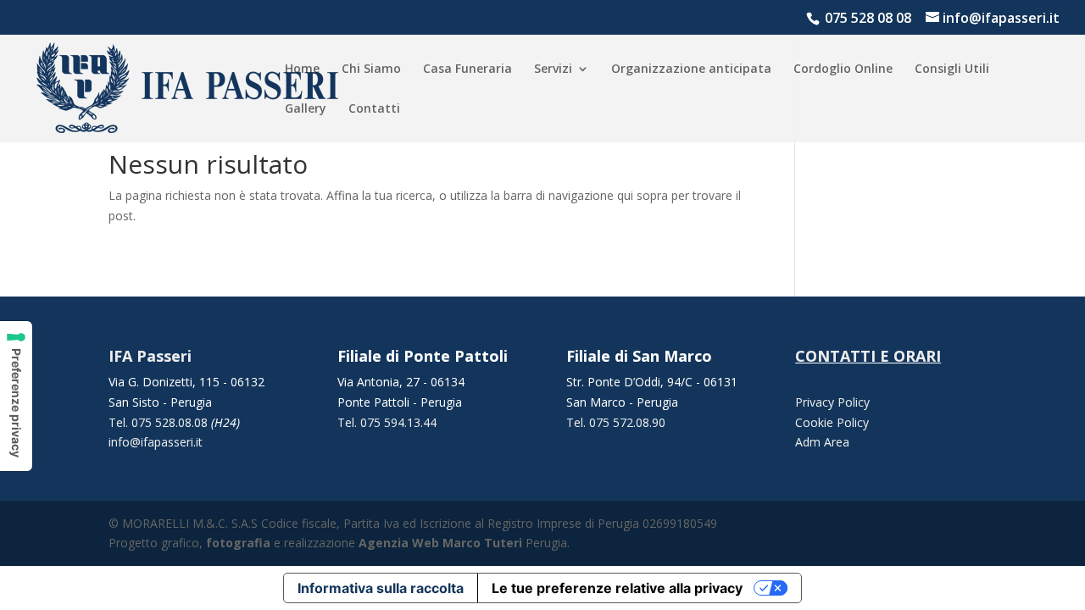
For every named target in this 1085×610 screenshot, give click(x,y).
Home (302, 69)
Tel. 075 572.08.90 (615, 422)
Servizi (553, 69)
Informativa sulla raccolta (381, 588)
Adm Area (822, 442)
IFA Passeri (150, 356)
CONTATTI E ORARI (868, 356)
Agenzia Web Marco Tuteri (440, 543)
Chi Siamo (371, 69)
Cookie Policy (832, 422)
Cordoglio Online (843, 69)
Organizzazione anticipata (691, 69)
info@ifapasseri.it (155, 442)
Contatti (374, 109)
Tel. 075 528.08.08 (159, 422)
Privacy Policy (832, 402)
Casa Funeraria (467, 69)
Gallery (305, 109)
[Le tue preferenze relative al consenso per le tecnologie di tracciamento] (16, 396)
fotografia (238, 543)
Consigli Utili (952, 69)
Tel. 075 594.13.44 (387, 422)
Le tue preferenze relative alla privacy (617, 588)
